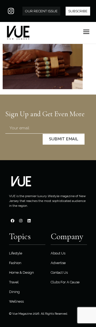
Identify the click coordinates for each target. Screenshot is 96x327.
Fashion (15, 263)
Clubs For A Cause (65, 282)
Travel (14, 282)
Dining (14, 292)
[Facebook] (12, 220)
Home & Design (21, 272)
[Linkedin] (29, 220)
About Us (58, 253)
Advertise (58, 263)
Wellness (16, 301)
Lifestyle (15, 253)
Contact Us (59, 272)
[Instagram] (11, 11)
